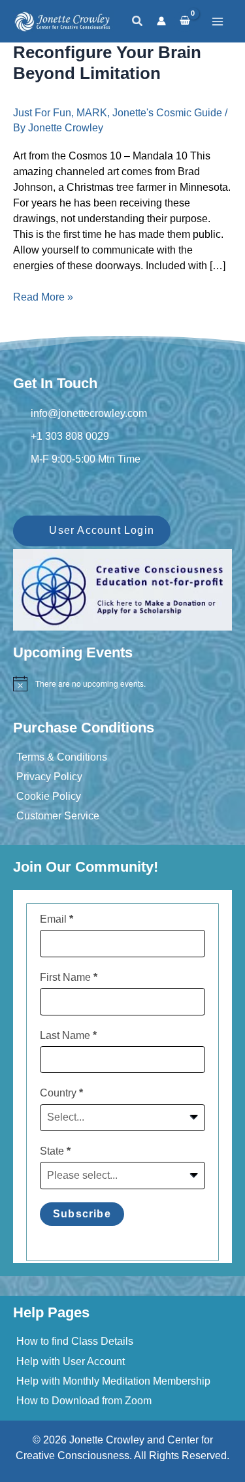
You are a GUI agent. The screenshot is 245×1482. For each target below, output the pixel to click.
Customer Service (57, 815)
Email (56, 919)
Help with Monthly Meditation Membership (113, 1381)
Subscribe (82, 1213)
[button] (138, 21)
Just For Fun (42, 112)
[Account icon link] (161, 20)
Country (61, 1092)
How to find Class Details (74, 1341)
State (55, 1151)
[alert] (122, 683)
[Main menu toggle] (217, 21)
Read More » (43, 298)
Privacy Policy (49, 776)
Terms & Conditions (61, 757)
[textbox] (115, 1117)
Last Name (68, 1035)
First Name (68, 977)
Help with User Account (70, 1361)
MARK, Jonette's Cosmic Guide (149, 112)
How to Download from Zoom (84, 1400)
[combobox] (122, 1117)
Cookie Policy (48, 796)
